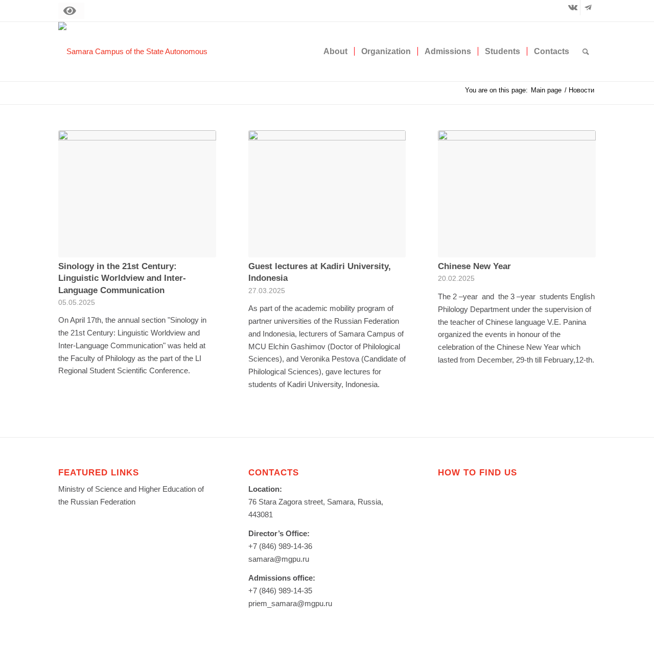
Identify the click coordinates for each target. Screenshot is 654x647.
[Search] (586, 51)
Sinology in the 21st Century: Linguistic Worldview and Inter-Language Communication (122, 277)
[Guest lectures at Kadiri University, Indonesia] (327, 193)
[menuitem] (335, 51)
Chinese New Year (474, 266)
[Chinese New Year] (517, 193)
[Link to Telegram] (588, 7)
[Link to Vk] (572, 7)
